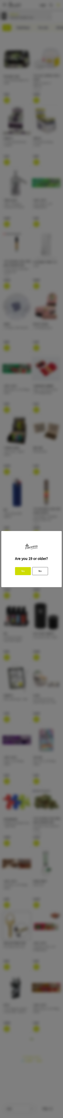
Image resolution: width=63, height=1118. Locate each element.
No (40, 571)
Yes (23, 571)
